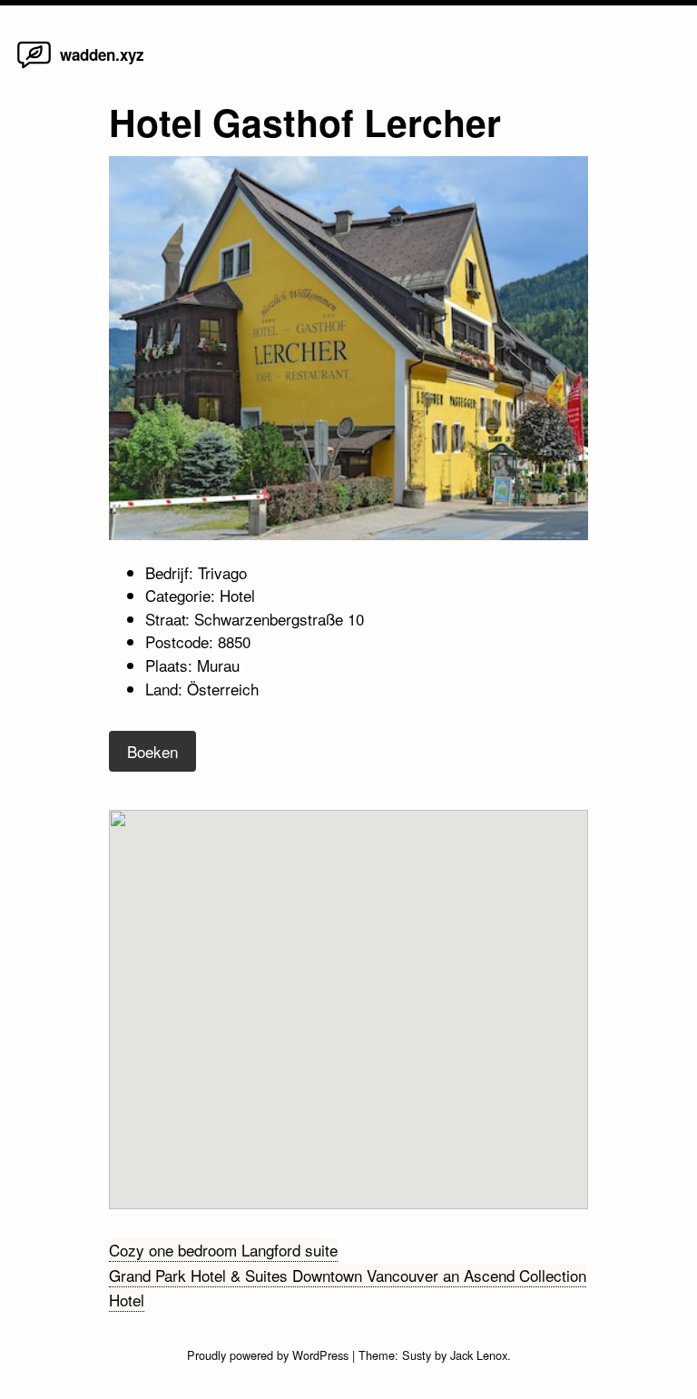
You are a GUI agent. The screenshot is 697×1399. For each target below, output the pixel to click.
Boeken (152, 751)
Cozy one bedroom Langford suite (223, 1249)
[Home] (34, 66)
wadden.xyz (102, 54)
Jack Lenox (478, 1355)
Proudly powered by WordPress (269, 1355)
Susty (416, 1355)
